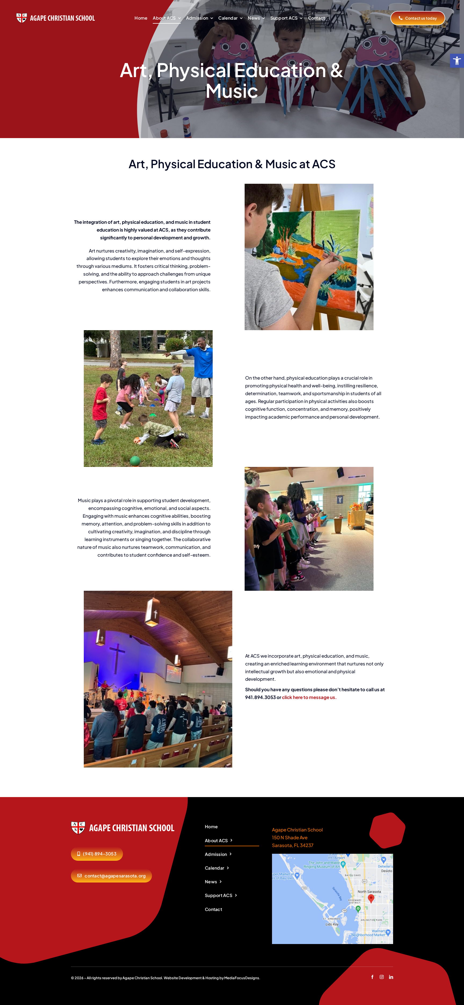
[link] (457, 61)
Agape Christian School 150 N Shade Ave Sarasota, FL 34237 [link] (297, 837)
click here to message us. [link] (309, 697)
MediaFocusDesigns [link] (241, 978)
